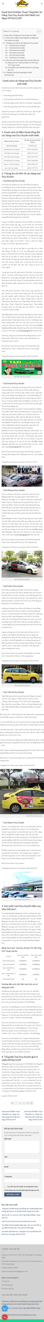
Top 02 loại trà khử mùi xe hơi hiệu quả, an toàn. (19, 1221)
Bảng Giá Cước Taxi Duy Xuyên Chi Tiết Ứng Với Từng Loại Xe (23, 64)
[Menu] (3, 3)
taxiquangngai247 (25, 331)
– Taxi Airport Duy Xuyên (16, 57)
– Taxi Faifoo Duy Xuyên (16, 53)
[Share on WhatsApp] (12, 1103)
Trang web (8, 1176)
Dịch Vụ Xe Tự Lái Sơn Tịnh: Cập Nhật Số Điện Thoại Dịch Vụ (21, 1309)
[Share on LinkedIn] (31, 1103)
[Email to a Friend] (24, 1103)
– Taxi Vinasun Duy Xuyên (16, 50)
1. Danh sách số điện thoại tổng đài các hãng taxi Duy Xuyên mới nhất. (21, 39)
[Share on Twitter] (20, 1103)
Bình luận (8, 1139)
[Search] (41, 4)
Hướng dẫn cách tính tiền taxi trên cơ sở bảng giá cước (23, 69)
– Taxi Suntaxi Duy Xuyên (16, 48)
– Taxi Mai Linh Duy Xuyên (16, 45)
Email (6, 1167)
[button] (37, 32)
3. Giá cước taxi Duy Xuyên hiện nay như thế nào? (21, 60)
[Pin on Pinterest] (28, 1103)
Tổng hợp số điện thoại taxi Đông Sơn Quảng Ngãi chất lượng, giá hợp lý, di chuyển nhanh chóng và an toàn (22, 1302)
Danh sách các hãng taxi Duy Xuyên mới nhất (20, 35)
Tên (6, 1157)
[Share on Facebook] (16, 1103)
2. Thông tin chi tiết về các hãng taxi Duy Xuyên (21, 43)
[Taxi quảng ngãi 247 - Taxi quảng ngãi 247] (22, 3)
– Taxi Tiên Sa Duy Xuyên (16, 55)
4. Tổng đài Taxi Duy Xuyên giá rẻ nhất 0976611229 (18, 73)
